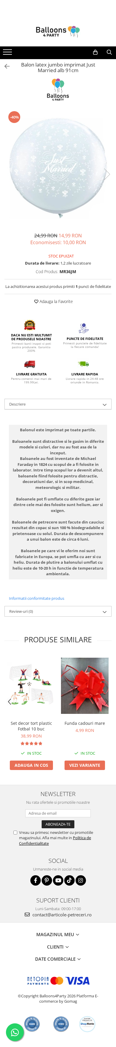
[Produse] (8, 53)
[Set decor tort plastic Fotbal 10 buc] (31, 685)
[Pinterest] (47, 880)
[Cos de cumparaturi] (95, 52)
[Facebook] (35, 880)
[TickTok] (69, 880)
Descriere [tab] (17, 404)
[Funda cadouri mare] (85, 686)
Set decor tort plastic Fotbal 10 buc (31, 726)
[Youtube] (58, 880)
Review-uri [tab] (21, 611)
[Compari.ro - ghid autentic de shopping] (32, 1024)
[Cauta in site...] (109, 52)
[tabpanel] (58, 168)
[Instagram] (81, 880)
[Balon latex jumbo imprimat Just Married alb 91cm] (58, 168)
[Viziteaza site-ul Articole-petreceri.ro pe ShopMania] (87, 1024)
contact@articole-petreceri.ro (61, 915)
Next (107, 174)
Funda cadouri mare (85, 723)
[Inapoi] (4, 66)
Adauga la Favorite (55, 301)
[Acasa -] (58, 31)
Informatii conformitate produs (36, 598)
